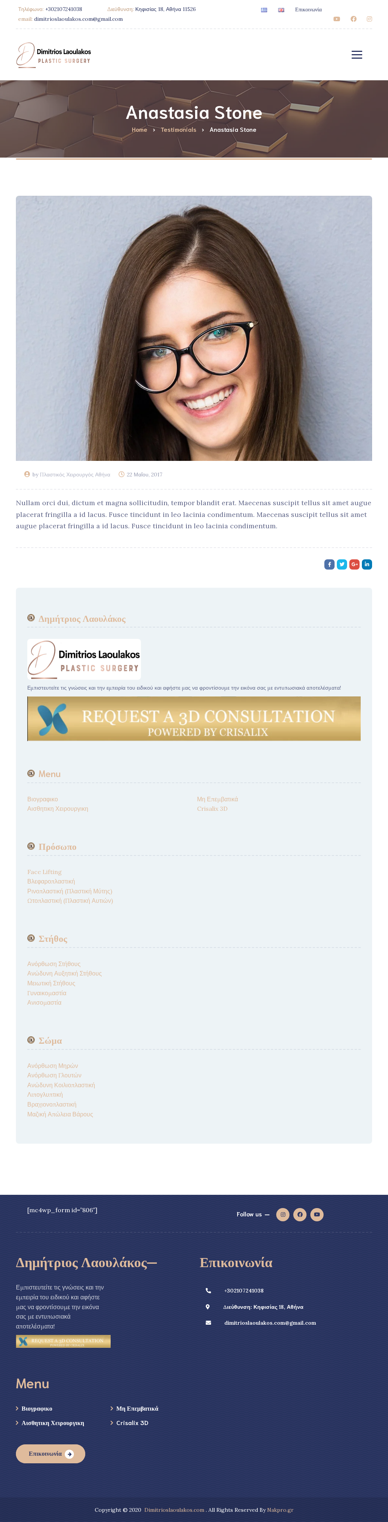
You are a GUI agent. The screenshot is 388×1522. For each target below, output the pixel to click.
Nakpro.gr (280, 1509)
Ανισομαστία (44, 1002)
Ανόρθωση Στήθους (54, 964)
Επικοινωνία (308, 9)
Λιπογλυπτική (45, 1094)
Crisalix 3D (212, 808)
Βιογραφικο (42, 799)
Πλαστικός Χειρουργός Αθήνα (75, 474)
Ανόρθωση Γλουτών (54, 1075)
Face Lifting (44, 872)
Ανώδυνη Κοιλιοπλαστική (61, 1085)
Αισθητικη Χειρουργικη (57, 808)
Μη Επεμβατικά (217, 799)
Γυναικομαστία (46, 993)
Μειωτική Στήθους (51, 983)
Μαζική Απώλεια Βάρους (60, 1114)
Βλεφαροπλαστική (51, 881)
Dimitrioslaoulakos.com (174, 1509)
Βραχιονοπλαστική (52, 1104)
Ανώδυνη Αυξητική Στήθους (64, 973)
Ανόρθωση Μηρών (52, 1065)
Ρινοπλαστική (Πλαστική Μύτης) (69, 891)
